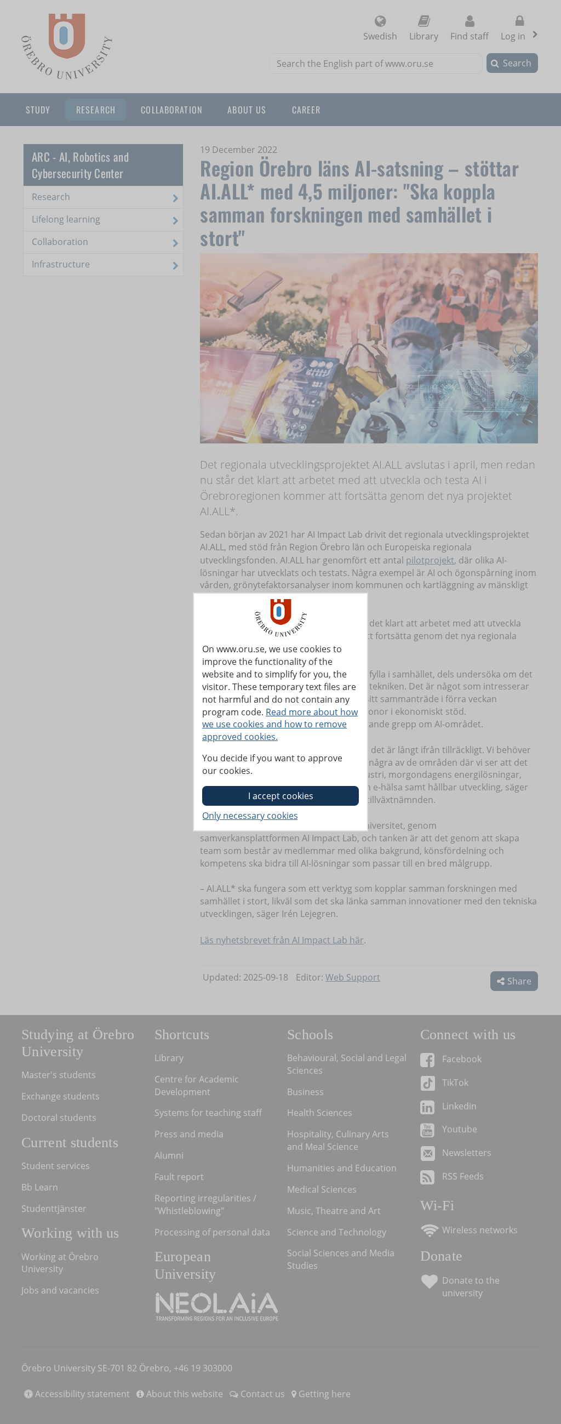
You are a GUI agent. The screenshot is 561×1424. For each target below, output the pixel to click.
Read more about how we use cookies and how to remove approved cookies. (280, 724)
